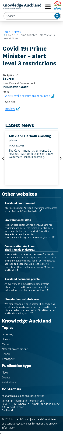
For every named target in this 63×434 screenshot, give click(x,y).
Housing (7, 339)
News (17, 31)
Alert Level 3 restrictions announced (27, 95)
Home (6, 31)
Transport (8, 358)
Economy (7, 334)
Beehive (10, 108)
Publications (9, 382)
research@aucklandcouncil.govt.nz (23, 395)
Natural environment (15, 349)
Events (6, 377)
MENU (40, 7)
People (6, 354)
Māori (5, 344)
